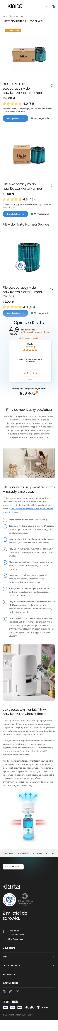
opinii (35, 332)
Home (5, 16)
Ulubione (47, 6)
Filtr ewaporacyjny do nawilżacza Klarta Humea (22, 186)
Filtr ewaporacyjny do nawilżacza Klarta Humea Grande (22, 291)
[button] (20, 338)
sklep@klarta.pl (15, 939)
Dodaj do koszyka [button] (15, 118)
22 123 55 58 (13, 930)
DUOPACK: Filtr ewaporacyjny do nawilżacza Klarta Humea (22, 88)
